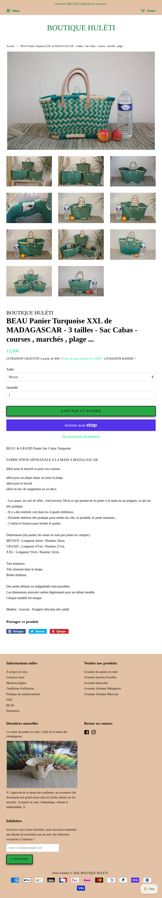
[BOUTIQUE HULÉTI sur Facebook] (86, 733)
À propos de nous (16, 671)
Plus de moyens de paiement (81, 436)
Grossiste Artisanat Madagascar (102, 688)
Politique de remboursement (23, 694)
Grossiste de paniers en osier (101, 671)
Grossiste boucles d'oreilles (100, 677)
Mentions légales (16, 683)
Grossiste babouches (96, 683)
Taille (10, 369)
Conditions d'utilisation (20, 688)
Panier (151, 10)
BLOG (10, 705)
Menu (15, 10)
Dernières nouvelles (22, 723)
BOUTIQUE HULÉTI (81, 28)
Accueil (10, 46)
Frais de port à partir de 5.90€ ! (82, 358)
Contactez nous (15, 677)
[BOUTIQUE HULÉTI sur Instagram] (93, 733)
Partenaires (12, 710)
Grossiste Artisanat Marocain (101, 694)
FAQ (9, 699)
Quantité (12, 387)
